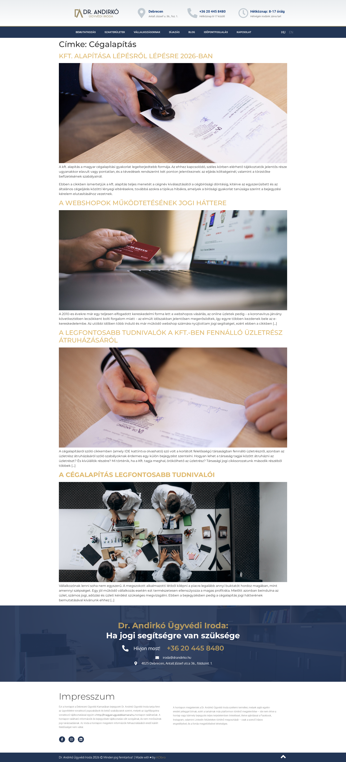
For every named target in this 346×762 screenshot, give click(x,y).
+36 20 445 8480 (212, 11)
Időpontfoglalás (216, 32)
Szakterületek (115, 32)
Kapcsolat (244, 32)
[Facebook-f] (62, 739)
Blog (191, 32)
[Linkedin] (81, 739)
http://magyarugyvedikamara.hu (115, 714)
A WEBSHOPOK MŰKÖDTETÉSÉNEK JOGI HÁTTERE (142, 203)
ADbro (161, 757)
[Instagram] (71, 739)
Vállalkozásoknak (147, 32)
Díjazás (174, 32)
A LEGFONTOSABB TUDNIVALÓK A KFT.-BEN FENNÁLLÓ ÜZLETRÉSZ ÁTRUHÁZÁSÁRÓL (171, 336)
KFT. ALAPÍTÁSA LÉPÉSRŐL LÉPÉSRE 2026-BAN (136, 56)
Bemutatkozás (86, 32)
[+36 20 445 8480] (192, 13)
